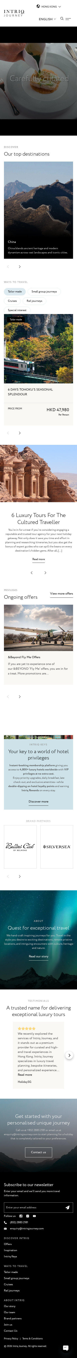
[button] (8, 267)
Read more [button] (25, 1075)
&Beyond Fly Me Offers (24, 657)
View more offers (61, 593)
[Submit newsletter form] (67, 1207)
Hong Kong (49, 7)
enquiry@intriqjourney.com (21, 1134)
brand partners (38, 821)
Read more (38, 559)
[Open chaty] (66, 1347)
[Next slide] (20, 697)
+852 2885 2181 (36, 1130)
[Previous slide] (8, 697)
